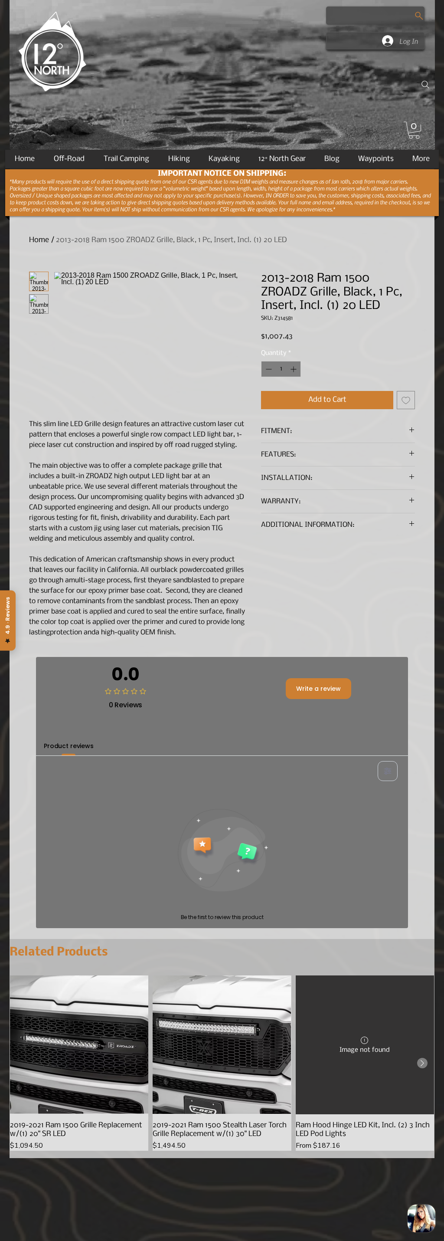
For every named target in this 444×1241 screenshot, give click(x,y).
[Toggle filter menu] (388, 771)
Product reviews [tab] (69, 746)
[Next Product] (422, 1063)
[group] (222, 1063)
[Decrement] (267, 369)
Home (39, 240)
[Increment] (294, 369)
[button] (414, 130)
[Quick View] (79, 1044)
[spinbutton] (281, 369)
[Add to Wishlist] (406, 400)
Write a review (318, 688)
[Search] (425, 85)
